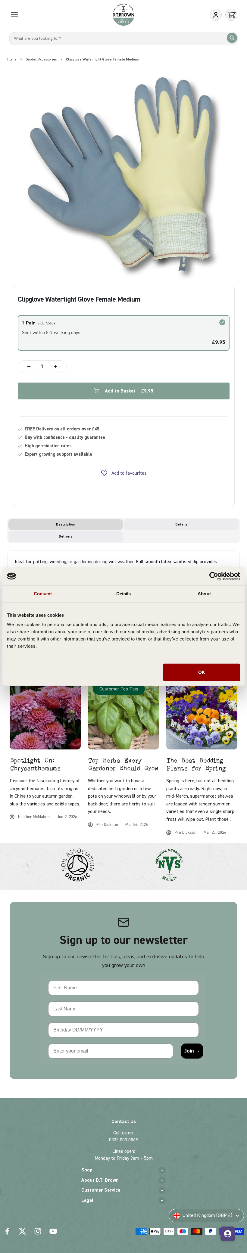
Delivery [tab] (66, 536)
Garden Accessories (41, 59)
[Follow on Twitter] (22, 1231)
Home (12, 59)
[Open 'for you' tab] (227, 1234)
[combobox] (123, 38)
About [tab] (204, 593)
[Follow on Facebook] (7, 1231)
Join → (192, 1050)
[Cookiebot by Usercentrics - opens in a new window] (213, 576)
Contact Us (123, 1121)
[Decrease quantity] (29, 367)
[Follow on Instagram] (38, 1231)
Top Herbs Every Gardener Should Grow (123, 764)
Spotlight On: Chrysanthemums (35, 764)
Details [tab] (123, 593)
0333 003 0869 (123, 1140)
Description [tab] (65, 524)
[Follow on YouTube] (53, 1231)
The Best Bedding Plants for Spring (196, 764)
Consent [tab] (43, 593)
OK (201, 672)
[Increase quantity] (55, 367)
